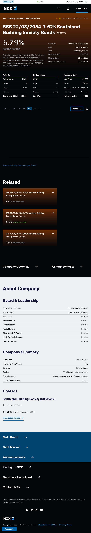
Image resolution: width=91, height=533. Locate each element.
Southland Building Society (78, 43)
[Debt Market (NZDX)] (57, 18)
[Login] (68, 8)
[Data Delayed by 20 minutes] (60, 18)
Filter (75, 109)
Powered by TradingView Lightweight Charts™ (20, 165)
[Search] (58, 9)
